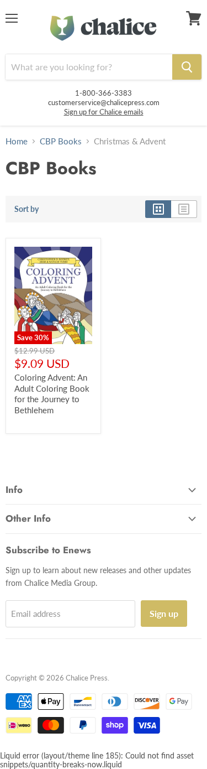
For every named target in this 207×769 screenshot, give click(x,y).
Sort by (26, 209)
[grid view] (158, 209)
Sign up (164, 613)
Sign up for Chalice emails (104, 111)
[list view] (184, 209)
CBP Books (61, 141)
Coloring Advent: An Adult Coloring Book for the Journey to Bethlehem (51, 393)
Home (17, 141)
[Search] (186, 67)
